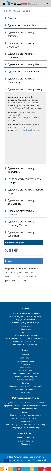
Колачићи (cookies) (26, 441)
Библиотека (26, 329)
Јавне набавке (25, 367)
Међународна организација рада (26, 427)
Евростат (25, 412)
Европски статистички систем (25, 409)
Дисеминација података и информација (25, 316)
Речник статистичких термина (25, 344)
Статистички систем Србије (25, 377)
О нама (16, 11)
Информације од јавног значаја (25, 323)
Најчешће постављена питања (25, 341)
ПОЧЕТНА (6, 11)
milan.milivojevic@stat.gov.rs (28, 130)
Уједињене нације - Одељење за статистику (25, 402)
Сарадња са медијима (25, 319)
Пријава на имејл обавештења (25, 335)
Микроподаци (25, 326)
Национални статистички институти (25, 415)
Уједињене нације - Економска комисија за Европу (25, 405)
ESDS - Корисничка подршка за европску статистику (25, 338)
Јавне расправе (25, 370)
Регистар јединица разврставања (26, 313)
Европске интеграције (25, 389)
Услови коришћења (25, 438)
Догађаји (25, 383)
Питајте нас (25, 332)
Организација (25, 358)
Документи (25, 364)
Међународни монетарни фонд (25, 418)
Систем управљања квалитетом (25, 373)
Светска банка (26, 421)
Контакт (25, 355)
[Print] (16, 250)
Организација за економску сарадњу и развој (25, 424)
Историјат (25, 392)
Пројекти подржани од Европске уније (25, 386)
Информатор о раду (25, 361)
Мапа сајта (25, 444)
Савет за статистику (25, 380)
